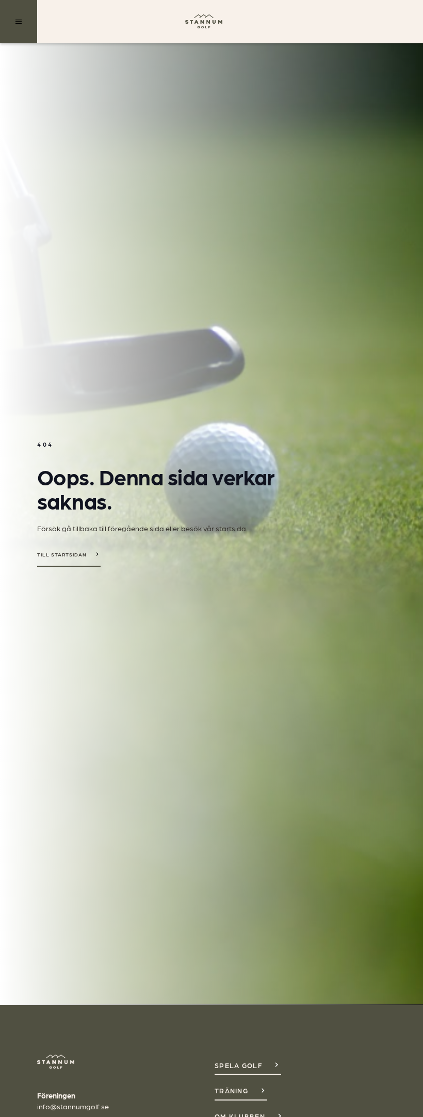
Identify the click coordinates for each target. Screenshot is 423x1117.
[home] (203, 21)
